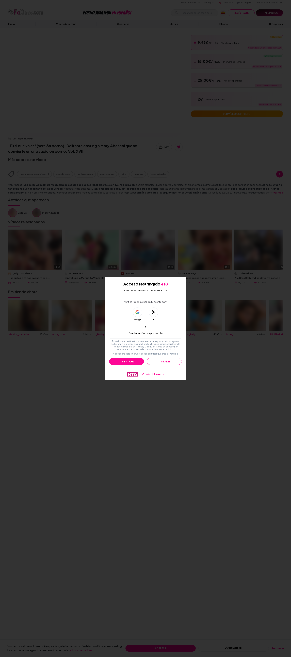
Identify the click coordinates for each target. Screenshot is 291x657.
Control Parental (153, 374)
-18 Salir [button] (164, 361)
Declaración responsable (145, 333)
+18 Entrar (127, 361)
